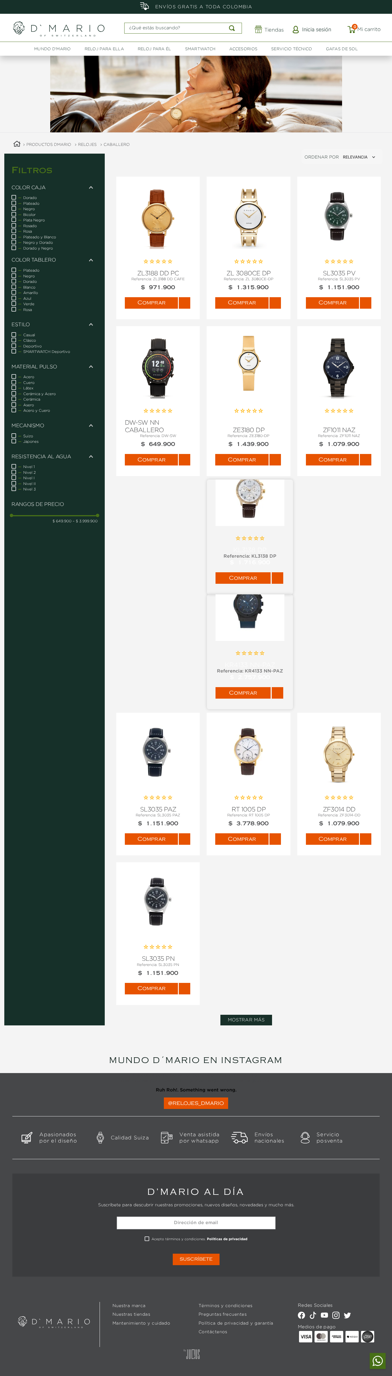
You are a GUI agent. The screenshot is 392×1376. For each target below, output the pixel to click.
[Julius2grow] (192, 1354)
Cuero (28, 382)
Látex (28, 388)
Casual (29, 335)
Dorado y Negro (38, 248)
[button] (54, 188)
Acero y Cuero (36, 410)
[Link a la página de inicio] (17, 144)
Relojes (87, 144)
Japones (30, 441)
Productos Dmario (48, 144)
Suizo (28, 436)
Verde (28, 304)
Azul (27, 298)
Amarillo (30, 293)
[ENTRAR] (312, 30)
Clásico (29, 340)
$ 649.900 (62, 521)
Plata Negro (34, 220)
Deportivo (32, 346)
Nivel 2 (29, 472)
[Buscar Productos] (233, 28)
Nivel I (29, 478)
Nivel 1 (29, 467)
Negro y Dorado (38, 242)
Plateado (31, 203)
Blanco (29, 287)
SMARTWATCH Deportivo (46, 351)
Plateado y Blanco (39, 237)
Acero (28, 377)
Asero (28, 405)
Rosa (27, 231)
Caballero (117, 144)
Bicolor (29, 214)
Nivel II (29, 484)
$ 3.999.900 (85, 521)
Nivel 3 (29, 489)
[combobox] (183, 28)
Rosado (30, 226)
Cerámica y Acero (39, 394)
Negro (29, 209)
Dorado (30, 198)
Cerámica (31, 399)
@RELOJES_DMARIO (196, 1103)
